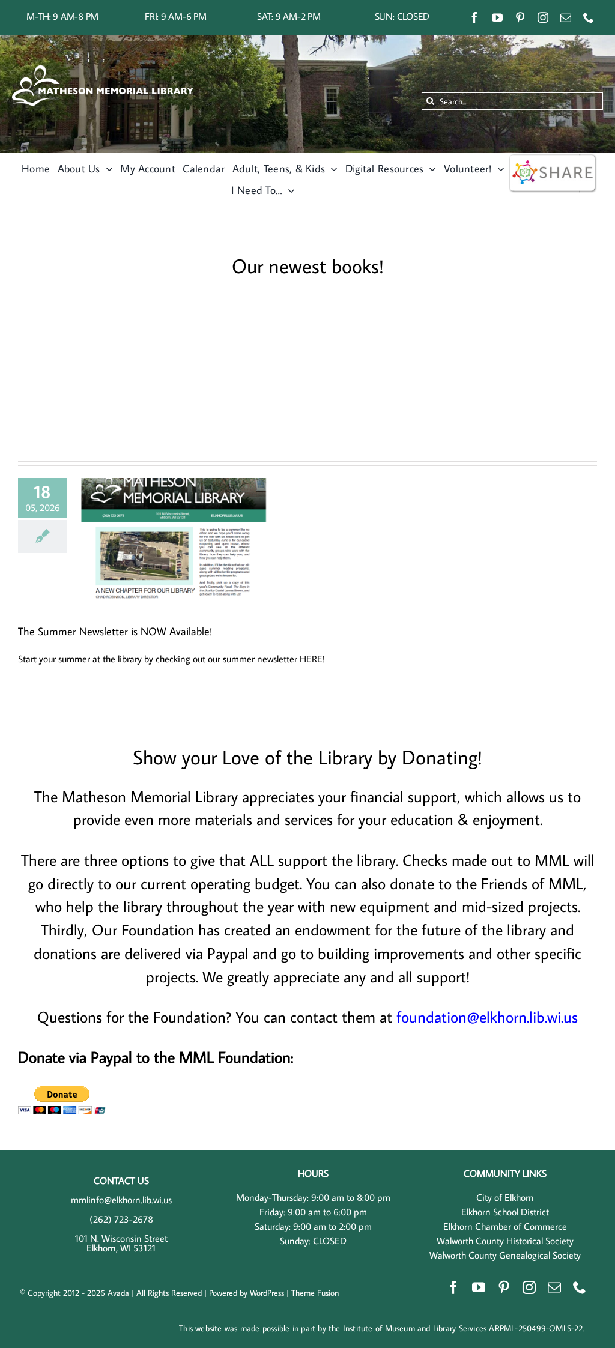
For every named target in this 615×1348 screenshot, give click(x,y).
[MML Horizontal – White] (102, 70)
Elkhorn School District (505, 1212)
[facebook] (474, 17)
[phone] (588, 17)
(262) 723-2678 (121, 1219)
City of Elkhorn (505, 1197)
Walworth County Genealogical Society (505, 1255)
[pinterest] (520, 17)
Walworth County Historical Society (505, 1241)
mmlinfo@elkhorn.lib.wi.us (121, 1200)
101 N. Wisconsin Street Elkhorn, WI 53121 (121, 1243)
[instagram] (543, 17)
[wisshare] (552, 158)
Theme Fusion (315, 1292)
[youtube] (497, 17)
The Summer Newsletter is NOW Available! (115, 631)
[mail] (565, 17)
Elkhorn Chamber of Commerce (505, 1226)
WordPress (267, 1292)
